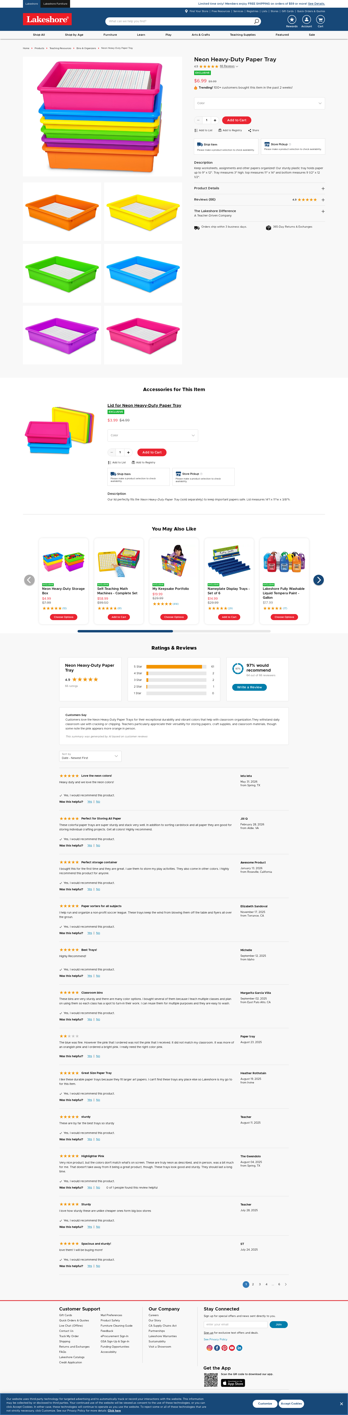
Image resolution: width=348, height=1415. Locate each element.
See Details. (316, 3)
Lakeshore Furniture (55, 4)
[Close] (341, 1403)
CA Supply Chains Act (163, 1326)
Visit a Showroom (160, 1347)
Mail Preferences (111, 1315)
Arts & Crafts (201, 34)
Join (279, 1324)
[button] (306, 21)
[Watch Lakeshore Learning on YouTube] (232, 1348)
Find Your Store (199, 11)
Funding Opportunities (115, 1347)
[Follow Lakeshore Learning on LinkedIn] (239, 1348)
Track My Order (69, 1336)
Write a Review (249, 687)
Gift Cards (288, 11)
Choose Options (63, 617)
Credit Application (70, 1362)
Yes (89, 801)
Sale (312, 34)
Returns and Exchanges (74, 1347)
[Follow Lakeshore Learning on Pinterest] (224, 1348)
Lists (264, 11)
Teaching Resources (60, 48)
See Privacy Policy (215, 1339)
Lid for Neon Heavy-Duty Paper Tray (144, 406)
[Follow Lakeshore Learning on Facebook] (217, 1348)
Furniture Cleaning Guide (117, 1326)
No (98, 801)
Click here (114, 1411)
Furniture (110, 34)
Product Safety (110, 1320)
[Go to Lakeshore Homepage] (47, 19)
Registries (252, 11)
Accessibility (109, 1352)
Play (169, 34)
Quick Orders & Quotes (311, 11)
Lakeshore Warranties (163, 1336)
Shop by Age (74, 34)
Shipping (64, 1341)
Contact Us (66, 1331)
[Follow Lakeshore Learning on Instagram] (209, 1348)
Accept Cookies (291, 1403)
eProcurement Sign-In (114, 1336)
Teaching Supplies (243, 34)
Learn (141, 34)
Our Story (155, 1320)
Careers (154, 1315)
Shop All (39, 34)
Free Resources (221, 11)
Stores (274, 11)
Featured (282, 34)
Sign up (208, 1333)
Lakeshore (32, 4)
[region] (174, 1404)
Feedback (107, 1331)
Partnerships (157, 1331)
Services (238, 11)
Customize (265, 1403)
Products (39, 48)
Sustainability (157, 1341)
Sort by (66, 754)
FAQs (62, 1352)
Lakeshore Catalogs (72, 1357)
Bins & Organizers (86, 48)
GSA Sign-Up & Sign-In (115, 1341)
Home (26, 48)
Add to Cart (236, 120)
